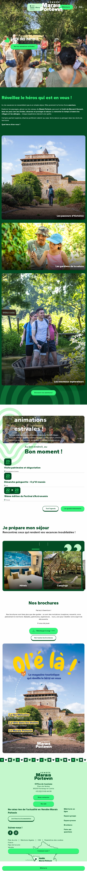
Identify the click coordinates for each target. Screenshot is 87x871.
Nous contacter (43, 797)
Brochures (68, 825)
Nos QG (43, 804)
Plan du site (12, 840)
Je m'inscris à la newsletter (21, 819)
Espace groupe (70, 816)
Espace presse (70, 820)
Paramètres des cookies (53, 840)
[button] (76, 7)
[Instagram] (16, 833)
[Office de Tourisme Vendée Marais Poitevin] (51, 5)
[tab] (35, 545)
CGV (39, 840)
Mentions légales (27, 840)
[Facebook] (10, 833)
